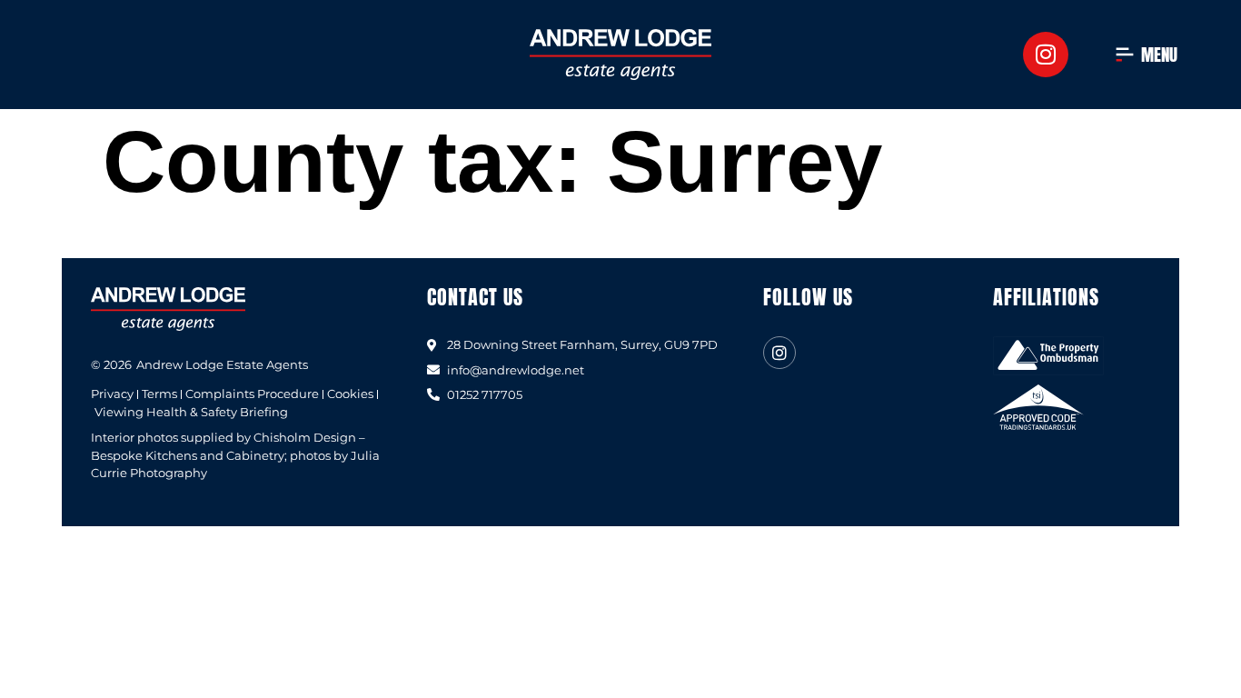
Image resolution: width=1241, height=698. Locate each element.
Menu (1159, 54)
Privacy (112, 394)
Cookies (350, 394)
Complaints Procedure (252, 394)
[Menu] (1125, 54)
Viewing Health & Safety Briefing (191, 412)
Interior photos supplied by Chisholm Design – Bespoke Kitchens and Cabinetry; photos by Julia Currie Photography (235, 455)
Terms (159, 394)
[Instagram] (1045, 54)
